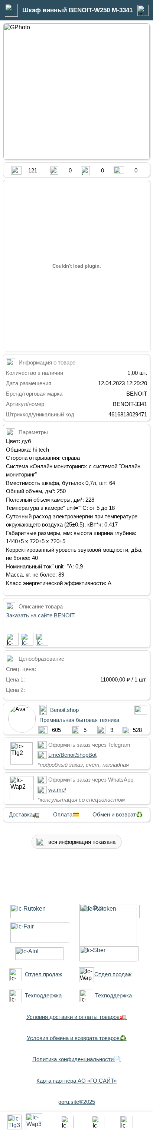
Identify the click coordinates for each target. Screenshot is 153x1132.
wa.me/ (57, 789)
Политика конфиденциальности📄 (76, 1059)
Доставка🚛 (24, 814)
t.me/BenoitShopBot (72, 755)
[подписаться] (12, 639)
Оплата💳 (66, 814)
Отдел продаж (43, 974)
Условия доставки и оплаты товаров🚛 (76, 1017)
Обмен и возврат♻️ (117, 814)
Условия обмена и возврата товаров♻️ (77, 1038)
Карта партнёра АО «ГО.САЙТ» (76, 1080)
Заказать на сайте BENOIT (40, 615)
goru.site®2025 (76, 1102)
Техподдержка (43, 995)
